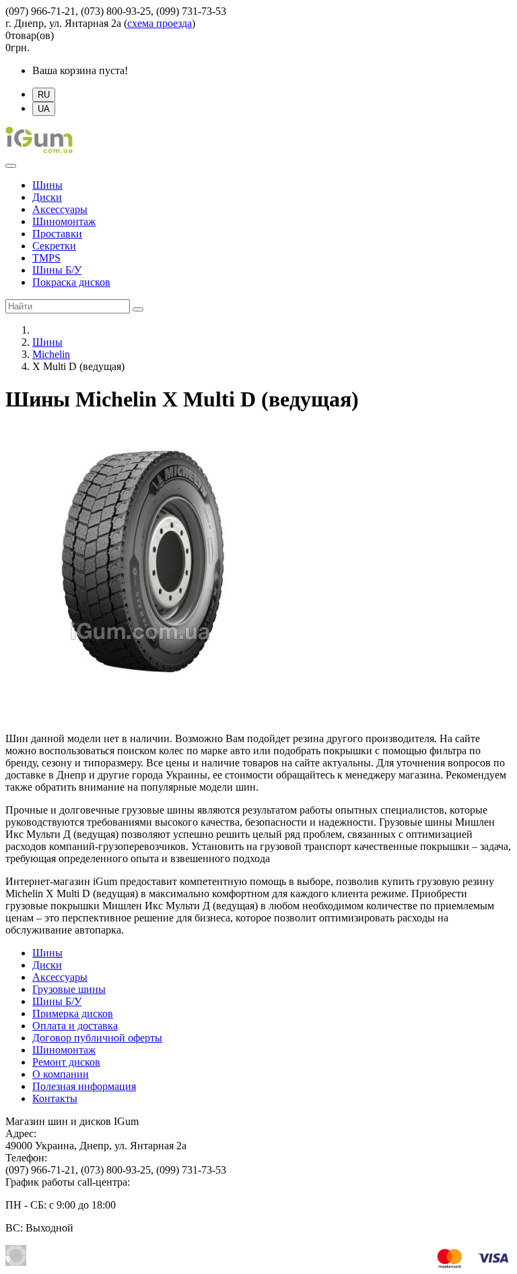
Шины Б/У (56, 270)
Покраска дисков (71, 282)
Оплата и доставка (75, 1025)
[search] (138, 309)
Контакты (54, 1098)
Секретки (54, 245)
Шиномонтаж (64, 221)
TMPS (46, 258)
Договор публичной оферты (97, 1037)
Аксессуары (60, 209)
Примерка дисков (72, 1013)
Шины (47, 185)
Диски (47, 197)
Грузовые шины (69, 989)
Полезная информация (84, 1086)
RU (44, 95)
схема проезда (159, 23)
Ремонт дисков (66, 1062)
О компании (60, 1074)
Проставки (57, 233)
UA (44, 109)
